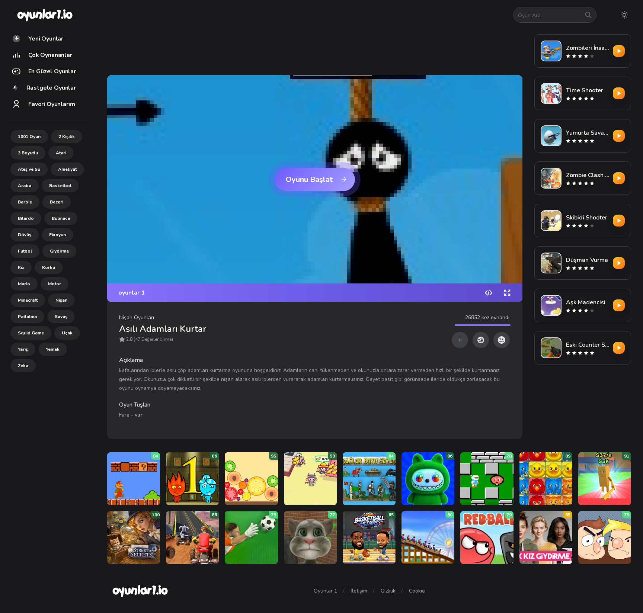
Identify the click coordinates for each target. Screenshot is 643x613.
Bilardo (26, 218)
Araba (24, 186)
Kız (21, 267)
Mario (24, 284)
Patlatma (27, 317)
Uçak (67, 333)
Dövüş (24, 235)
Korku (48, 267)
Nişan (61, 300)
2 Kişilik (66, 136)
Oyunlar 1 (325, 590)
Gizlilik (388, 590)
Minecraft (28, 300)
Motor (54, 284)
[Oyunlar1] (44, 14)
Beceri (56, 202)
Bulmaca (61, 218)
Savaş (61, 317)
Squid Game (31, 333)
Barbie (25, 202)
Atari (61, 153)
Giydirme (59, 251)
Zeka (23, 366)
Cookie (417, 590)
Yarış (23, 349)
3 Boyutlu (28, 153)
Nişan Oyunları (136, 317)
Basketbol (60, 186)
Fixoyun (57, 235)
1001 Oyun (29, 136)
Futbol (25, 251)
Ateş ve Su (29, 169)
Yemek (53, 349)
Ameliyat (67, 169)
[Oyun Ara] (588, 15)
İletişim (359, 590)
